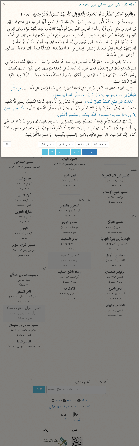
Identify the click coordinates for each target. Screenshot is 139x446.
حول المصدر (90, 152)
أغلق (7, 144)
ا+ (52, 152)
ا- (45, 152)
